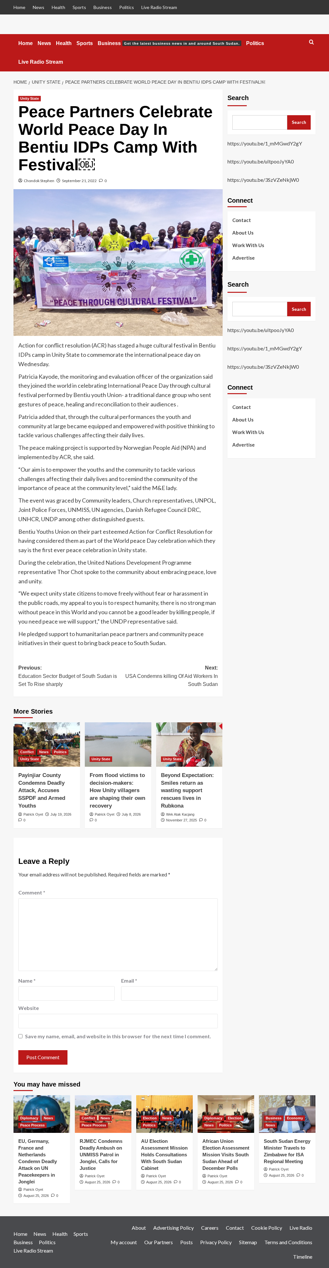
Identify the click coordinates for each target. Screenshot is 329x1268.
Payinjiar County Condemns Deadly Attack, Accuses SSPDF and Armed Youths (41, 790)
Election (150, 1118)
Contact (241, 220)
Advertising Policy (173, 1228)
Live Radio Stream (159, 7)
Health (58, 7)
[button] (311, 42)
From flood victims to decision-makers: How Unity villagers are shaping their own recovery (117, 790)
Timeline (302, 1257)
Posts (186, 1242)
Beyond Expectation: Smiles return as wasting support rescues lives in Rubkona (187, 790)
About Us (242, 233)
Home (19, 7)
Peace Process (32, 1125)
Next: (171, 676)
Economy (295, 1118)
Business (102, 7)
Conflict (27, 752)
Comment (31, 892)
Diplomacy (29, 1118)
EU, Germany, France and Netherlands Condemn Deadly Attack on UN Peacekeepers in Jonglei (37, 1161)
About (139, 1228)
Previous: (67, 676)
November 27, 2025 (181, 820)
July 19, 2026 (60, 814)
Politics (126, 7)
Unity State (29, 98)
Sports (79, 7)
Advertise (243, 258)
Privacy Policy (216, 1242)
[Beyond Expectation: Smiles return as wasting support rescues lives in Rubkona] (189, 744)
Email (129, 980)
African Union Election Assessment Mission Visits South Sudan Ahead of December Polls (225, 1154)
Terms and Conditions (288, 1242)
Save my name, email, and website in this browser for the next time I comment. (118, 1036)
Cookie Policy (266, 1228)
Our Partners (158, 1242)
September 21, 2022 (79, 180)
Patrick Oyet (33, 814)
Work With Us (248, 245)
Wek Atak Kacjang (180, 814)
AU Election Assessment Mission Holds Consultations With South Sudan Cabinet (164, 1154)
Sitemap (248, 1242)
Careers (209, 1228)
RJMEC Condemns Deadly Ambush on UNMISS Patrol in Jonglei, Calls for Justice (101, 1154)
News (38, 7)
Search (238, 97)
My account (124, 1242)
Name (27, 980)
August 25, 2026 (36, 1196)
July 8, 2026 (131, 814)
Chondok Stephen (39, 180)
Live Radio (300, 1228)
